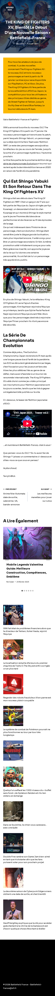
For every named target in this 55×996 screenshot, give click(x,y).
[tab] (22, 590)
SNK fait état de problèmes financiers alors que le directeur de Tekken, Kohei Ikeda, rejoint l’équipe (27, 631)
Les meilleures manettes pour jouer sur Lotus (41, 495)
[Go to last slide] (7, 558)
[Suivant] (48, 558)
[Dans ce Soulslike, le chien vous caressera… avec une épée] (27, 811)
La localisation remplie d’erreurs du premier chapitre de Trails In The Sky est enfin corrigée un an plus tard (26, 666)
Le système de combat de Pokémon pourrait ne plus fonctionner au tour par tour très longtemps (26, 732)
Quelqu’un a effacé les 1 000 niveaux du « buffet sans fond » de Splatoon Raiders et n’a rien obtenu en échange (27, 793)
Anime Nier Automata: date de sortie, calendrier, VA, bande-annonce (14, 497)
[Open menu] (49, 6)
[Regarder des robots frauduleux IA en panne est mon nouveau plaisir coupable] (27, 684)
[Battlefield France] (9, 6)
